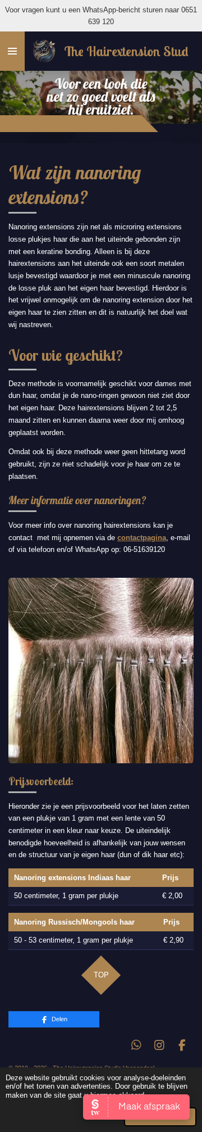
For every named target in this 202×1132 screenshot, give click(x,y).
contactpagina (141, 537)
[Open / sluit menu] (12, 51)
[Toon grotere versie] (101, 670)
